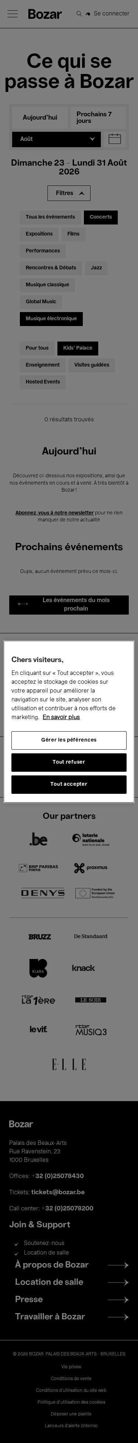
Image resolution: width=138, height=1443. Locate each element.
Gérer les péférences (69, 740)
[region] (68, 721)
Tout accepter (68, 784)
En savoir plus (61, 717)
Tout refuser (69, 762)
